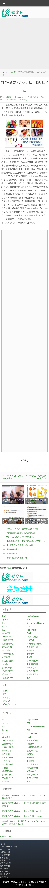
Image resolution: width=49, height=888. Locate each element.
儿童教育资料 (8, 640)
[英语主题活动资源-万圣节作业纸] (13, 515)
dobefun (20, 97)
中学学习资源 (32, 636)
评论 (6, 700)
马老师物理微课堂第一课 (16, 557)
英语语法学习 (32, 674)
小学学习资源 (8, 653)
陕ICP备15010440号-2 (12, 882)
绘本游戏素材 (12, 553)
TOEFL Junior (8, 636)
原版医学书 (7, 647)
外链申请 (7, 836)
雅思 (28, 677)
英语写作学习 (8, 667)
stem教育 (11, 72)
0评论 (24, 99)
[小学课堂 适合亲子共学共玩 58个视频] (13, 494)
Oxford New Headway (36, 623)
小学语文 (30, 657)
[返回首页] (4, 72)
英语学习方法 (8, 670)
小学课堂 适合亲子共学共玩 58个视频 (22, 528)
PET (28, 626)
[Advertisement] (24, 44)
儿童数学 (30, 640)
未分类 (5, 664)
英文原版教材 (32, 664)
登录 (9, 567)
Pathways (6, 626)
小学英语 (6, 657)
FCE (28, 619)
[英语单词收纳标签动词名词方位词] (36, 494)
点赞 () (26, 460)
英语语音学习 (8, 677)
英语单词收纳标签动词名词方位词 (20, 532)
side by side (32, 629)
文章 (6, 697)
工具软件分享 (32, 660)
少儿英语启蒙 (8, 660)
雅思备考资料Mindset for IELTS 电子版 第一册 (22, 810)
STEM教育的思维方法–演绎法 (13, 477)
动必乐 (24, 884)
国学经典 (6, 650)
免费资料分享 (8, 643)
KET (4, 623)
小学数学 (30, 653)
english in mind (33, 616)
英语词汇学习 (8, 674)
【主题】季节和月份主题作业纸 (19, 545)
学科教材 (30, 650)
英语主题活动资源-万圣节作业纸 (20, 537)
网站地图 (26, 882)
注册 (5, 690)
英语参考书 (31, 667)
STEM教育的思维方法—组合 (36, 477)
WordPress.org (9, 704)
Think (29, 633)
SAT (4, 629)
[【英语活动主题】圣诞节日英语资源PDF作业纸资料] (36, 515)
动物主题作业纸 (13, 549)
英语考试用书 (32, 670)
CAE (4, 616)
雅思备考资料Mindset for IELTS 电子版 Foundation (24, 816)
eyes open (6, 619)
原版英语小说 (32, 647)
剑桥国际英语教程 (34, 643)
